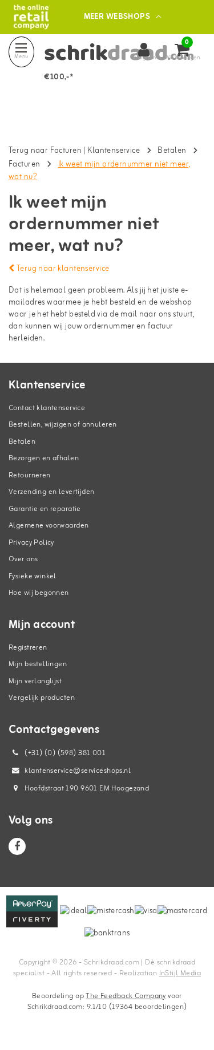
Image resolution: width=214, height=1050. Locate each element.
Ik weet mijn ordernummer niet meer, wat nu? (99, 171)
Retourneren (30, 475)
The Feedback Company (125, 996)
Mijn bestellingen (38, 664)
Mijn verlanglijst (35, 681)
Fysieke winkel (32, 576)
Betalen (172, 150)
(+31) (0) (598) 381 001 (64, 753)
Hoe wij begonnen (39, 593)
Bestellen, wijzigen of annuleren (62, 425)
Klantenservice (113, 150)
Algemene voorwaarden (48, 526)
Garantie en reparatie (45, 509)
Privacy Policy (31, 543)
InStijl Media (180, 973)
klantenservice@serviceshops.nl (78, 771)
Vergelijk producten (42, 698)
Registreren (28, 648)
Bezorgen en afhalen (44, 458)
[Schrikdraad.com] (31, 17)
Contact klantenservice (47, 408)
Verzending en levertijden (52, 492)
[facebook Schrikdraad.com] (17, 846)
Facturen (24, 164)
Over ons (23, 559)
